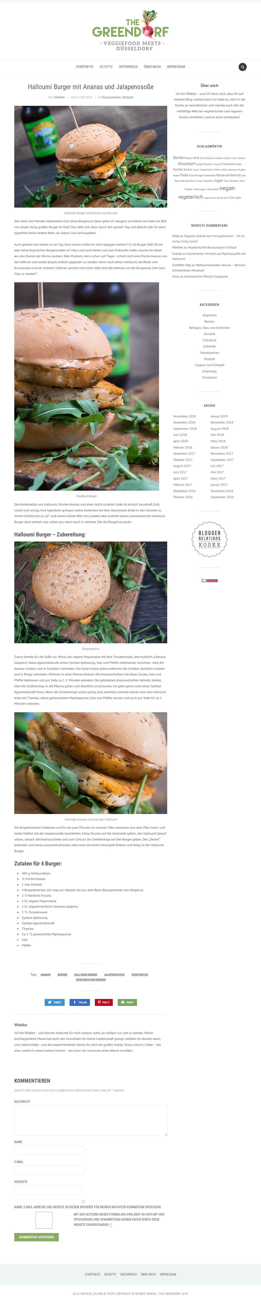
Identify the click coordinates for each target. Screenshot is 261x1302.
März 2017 (218, 478)
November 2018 (222, 422)
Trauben (188, 189)
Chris (175, 276)
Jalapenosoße (114, 974)
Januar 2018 (219, 447)
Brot (196, 158)
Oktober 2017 (183, 460)
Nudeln (242, 169)
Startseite (84, 67)
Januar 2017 (219, 485)
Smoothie (208, 180)
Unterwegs (128, 67)
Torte (241, 180)
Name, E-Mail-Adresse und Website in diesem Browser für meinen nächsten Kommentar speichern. (87, 1207)
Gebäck (238, 164)
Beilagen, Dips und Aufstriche (209, 328)
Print (130, 1002)
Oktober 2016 (183, 497)
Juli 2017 (217, 466)
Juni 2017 (180, 472)
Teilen (82, 1002)
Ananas (46, 974)
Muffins (217, 169)
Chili (202, 158)
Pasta (184, 175)
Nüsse (176, 175)
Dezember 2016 (184, 491)
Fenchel (208, 164)
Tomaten (234, 180)
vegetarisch (140, 974)
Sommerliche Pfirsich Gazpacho (206, 276)
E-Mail (18, 1162)
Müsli (224, 169)
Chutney (209, 158)
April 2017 (180, 478)
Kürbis (188, 169)
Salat (182, 180)
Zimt (232, 197)
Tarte (226, 180)
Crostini (227, 158)
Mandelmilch (206, 169)
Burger (62, 974)
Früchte (216, 164)
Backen (179, 157)
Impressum (176, 67)
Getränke (209, 346)
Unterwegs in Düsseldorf (206, 189)
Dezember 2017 (184, 453)
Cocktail (219, 158)
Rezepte (106, 67)
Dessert (242, 158)
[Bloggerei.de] (209, 580)
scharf (199, 180)
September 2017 (222, 460)
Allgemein (209, 315)
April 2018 (180, 441)
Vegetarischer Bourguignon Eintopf (212, 247)
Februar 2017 (182, 485)
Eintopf (199, 164)
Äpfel (238, 197)
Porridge (199, 175)
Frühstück (227, 164)
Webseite (21, 1182)
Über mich (152, 67)
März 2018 (218, 441)
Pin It (106, 1002)
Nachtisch (232, 169)
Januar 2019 (219, 416)
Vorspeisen (209, 377)
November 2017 (222, 453)
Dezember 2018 (184, 422)
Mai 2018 (217, 435)
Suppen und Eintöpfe (210, 365)
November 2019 (184, 416)
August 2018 (220, 429)
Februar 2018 (182, 447)
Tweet (57, 1002)
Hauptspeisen (111, 97)
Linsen (196, 169)
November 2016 (222, 491)
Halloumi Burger (85, 974)
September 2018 (185, 429)
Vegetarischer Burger (91, 979)
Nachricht (22, 1102)
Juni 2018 (180, 435)
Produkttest (210, 175)
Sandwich (191, 180)
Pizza (191, 175)
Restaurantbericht (228, 175)
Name (18, 1142)
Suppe (218, 180)
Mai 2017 (217, 472)
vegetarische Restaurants (216, 197)
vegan (227, 188)
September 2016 (222, 497)
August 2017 (182, 466)
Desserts (209, 334)
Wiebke (59, 97)
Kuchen (178, 169)
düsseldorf (186, 163)
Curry (234, 158)
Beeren (189, 158)
